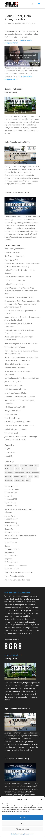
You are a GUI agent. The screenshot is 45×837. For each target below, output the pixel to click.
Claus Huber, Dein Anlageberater (17, 422)
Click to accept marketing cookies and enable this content (22, 56)
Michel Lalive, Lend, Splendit (15, 429)
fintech (28, 472)
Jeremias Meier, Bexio (12, 382)
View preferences (22, 829)
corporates (33, 469)
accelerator (8, 465)
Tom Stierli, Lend (11, 433)
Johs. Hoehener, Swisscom (14, 280)
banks (31, 465)
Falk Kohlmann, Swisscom (14, 368)
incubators (8, 476)
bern (12, 469)
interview (16, 476)
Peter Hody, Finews (12, 418)
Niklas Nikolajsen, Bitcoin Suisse (17, 364)
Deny (22, 823)
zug (23, 480)
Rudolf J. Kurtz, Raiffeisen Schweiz (17, 277)
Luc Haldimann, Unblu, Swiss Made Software (21, 378)
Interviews (31, 23)
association (24, 465)
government (35, 472)
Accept (22, 817)
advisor (16, 465)
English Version (10, 542)
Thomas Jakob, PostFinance (15, 347)
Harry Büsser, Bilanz (12, 411)
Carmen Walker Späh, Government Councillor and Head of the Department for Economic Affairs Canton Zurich (22, 304)
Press (6, 456)
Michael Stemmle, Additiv (14, 284)
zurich (28, 480)
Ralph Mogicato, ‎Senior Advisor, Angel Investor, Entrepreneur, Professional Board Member (21, 291)
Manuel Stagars (12, 23)
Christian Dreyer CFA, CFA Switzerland (19, 425)
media (36, 476)
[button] (42, 799)
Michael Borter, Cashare (13, 385)
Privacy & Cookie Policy (26, 834)
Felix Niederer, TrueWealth (14, 407)
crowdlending (9, 472)
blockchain (25, 469)
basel (36, 465)
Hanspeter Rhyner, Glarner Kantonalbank (20, 343)
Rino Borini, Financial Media (15, 393)
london (30, 476)
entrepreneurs (19, 472)
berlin (7, 469)
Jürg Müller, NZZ (10, 414)
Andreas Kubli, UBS (12, 252)
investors (23, 476)
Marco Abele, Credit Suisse (14, 249)
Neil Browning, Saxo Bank (14, 256)
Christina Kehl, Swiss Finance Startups (19, 297)
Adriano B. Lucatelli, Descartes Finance (19, 396)
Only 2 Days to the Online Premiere (18, 572)
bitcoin (17, 469)
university (17, 480)
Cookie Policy (15, 834)
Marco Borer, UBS (11, 260)
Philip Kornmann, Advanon (15, 389)
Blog (6, 448)
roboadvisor (8, 480)
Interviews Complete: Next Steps (17, 580)
